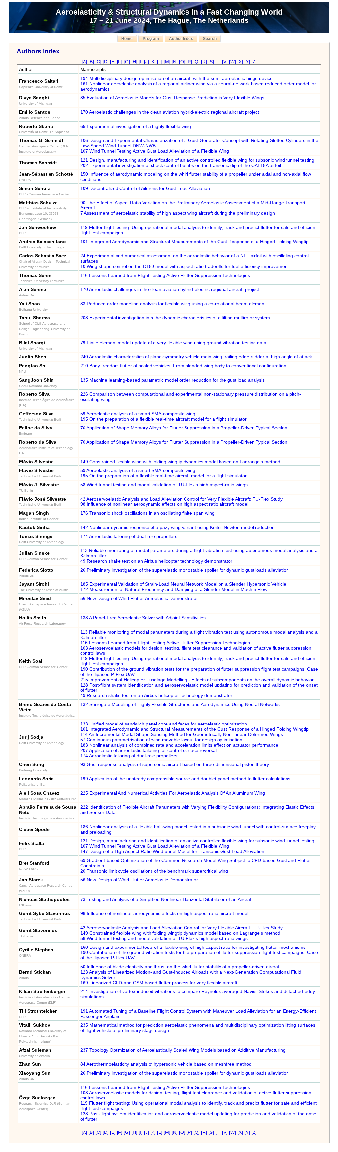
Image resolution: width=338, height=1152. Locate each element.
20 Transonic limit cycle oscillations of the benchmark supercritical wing (154, 870)
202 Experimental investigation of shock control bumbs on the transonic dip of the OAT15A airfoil (180, 165)
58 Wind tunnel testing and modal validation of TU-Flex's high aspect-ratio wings (164, 484)
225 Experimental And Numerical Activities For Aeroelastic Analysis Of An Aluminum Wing (172, 793)
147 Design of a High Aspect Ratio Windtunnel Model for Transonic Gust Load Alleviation (172, 851)
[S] (211, 61)
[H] (134, 61)
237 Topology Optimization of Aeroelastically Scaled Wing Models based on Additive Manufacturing (183, 1050)
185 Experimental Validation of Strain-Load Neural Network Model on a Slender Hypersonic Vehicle (183, 584)
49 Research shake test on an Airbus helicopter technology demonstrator (156, 561)
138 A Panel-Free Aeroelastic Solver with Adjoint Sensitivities (143, 617)
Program (151, 38)
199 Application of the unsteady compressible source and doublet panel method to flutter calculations (185, 778)
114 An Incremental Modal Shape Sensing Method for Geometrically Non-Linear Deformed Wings (181, 734)
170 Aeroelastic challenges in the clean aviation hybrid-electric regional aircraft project (169, 112)
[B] (91, 61)
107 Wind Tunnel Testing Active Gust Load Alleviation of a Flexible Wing (154, 151)
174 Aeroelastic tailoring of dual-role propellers (128, 536)
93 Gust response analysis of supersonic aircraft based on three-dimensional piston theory (174, 764)
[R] (204, 61)
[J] (146, 61)
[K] (153, 61)
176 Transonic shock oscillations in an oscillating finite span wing (147, 513)
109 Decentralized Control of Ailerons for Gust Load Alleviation (145, 188)
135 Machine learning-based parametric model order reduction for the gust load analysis (172, 380)
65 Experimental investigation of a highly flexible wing (135, 126)
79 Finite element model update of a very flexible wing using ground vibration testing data (173, 342)
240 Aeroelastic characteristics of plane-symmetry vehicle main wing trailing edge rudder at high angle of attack (196, 356)
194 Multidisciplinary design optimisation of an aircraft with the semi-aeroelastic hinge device (176, 78)
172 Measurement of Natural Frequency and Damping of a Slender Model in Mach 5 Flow (173, 589)
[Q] (196, 61)
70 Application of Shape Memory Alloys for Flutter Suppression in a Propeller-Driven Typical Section (183, 427)
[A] (84, 61)
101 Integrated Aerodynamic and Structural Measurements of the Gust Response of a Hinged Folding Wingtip (194, 241)
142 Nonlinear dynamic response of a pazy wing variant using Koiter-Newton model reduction (177, 527)
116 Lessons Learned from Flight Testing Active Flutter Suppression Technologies (165, 275)
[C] (98, 61)
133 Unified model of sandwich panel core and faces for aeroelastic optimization (163, 723)
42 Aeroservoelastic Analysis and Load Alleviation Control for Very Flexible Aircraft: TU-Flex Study (181, 499)
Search (210, 38)
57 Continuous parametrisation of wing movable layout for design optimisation (161, 739)
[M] (167, 61)
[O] (182, 61)
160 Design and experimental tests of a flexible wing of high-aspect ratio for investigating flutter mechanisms (193, 947)
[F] (119, 61)
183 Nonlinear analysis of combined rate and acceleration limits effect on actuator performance (179, 745)
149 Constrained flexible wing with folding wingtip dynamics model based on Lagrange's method (180, 461)
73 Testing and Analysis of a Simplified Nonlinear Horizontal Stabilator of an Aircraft (166, 899)
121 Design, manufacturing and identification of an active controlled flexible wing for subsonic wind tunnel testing (197, 160)
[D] (106, 61)
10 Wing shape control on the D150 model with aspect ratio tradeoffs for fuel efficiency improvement (184, 266)
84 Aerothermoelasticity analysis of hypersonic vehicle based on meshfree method (166, 1064)
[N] (175, 61)
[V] (225, 61)
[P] (189, 61)
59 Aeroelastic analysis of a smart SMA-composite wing (137, 413)
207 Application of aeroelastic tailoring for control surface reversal (148, 750)
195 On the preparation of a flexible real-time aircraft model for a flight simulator (163, 419)
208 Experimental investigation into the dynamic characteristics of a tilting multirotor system (175, 317)
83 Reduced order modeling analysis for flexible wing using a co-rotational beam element (173, 303)
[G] (127, 61)
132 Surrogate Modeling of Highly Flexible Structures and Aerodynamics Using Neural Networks (180, 704)
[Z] (254, 61)
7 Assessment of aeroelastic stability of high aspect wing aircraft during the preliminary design (177, 213)
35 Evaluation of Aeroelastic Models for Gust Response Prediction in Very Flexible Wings (172, 97)
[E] (113, 61)
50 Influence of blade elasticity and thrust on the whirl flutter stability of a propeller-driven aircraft (180, 966)
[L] (159, 61)
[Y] (247, 61)
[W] (232, 61)
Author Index (181, 38)
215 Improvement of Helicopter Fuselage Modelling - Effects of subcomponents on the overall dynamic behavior (197, 679)
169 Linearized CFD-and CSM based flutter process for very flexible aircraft (158, 982)
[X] (240, 61)
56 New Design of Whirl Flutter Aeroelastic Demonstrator (139, 598)
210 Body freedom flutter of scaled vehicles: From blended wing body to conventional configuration (183, 365)
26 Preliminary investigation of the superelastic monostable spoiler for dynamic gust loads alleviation (184, 570)
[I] (141, 61)
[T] (218, 61)
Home (127, 38)
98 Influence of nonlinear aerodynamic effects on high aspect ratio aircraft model (164, 504)
